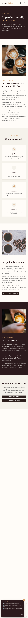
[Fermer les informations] (24, 600)
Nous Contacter (14, 396)
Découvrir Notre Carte (9, 293)
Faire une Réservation (14, 400)
